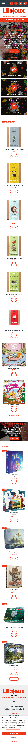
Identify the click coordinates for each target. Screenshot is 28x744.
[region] (14, 730)
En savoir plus (14, 51)
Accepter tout (14, 733)
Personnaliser (14, 737)
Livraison (14, 704)
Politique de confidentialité (13, 729)
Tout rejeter (14, 741)
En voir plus (14, 416)
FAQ (14, 701)
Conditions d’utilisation (14, 706)
